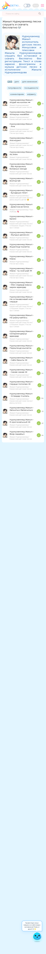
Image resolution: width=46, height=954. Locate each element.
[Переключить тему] (27, 5)
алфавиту (31, 94)
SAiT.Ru (16, 5)
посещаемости (31, 88)
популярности (14, 88)
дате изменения (29, 82)
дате (16, 82)
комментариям (17, 94)
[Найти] (39, 13)
